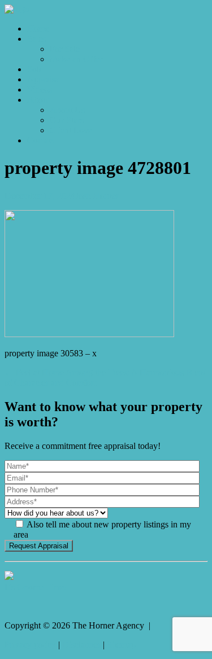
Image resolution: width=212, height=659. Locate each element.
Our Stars (67, 120)
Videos (39, 89)
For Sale (65, 49)
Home (38, 28)
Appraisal (44, 79)
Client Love (71, 130)
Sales (36, 38)
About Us (67, 110)
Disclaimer (81, 644)
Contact (41, 140)
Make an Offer (76, 59)
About (38, 99)
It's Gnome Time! (36, 587)
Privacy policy (30, 644)
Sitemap (121, 644)
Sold (35, 69)
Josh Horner (97, 195)
